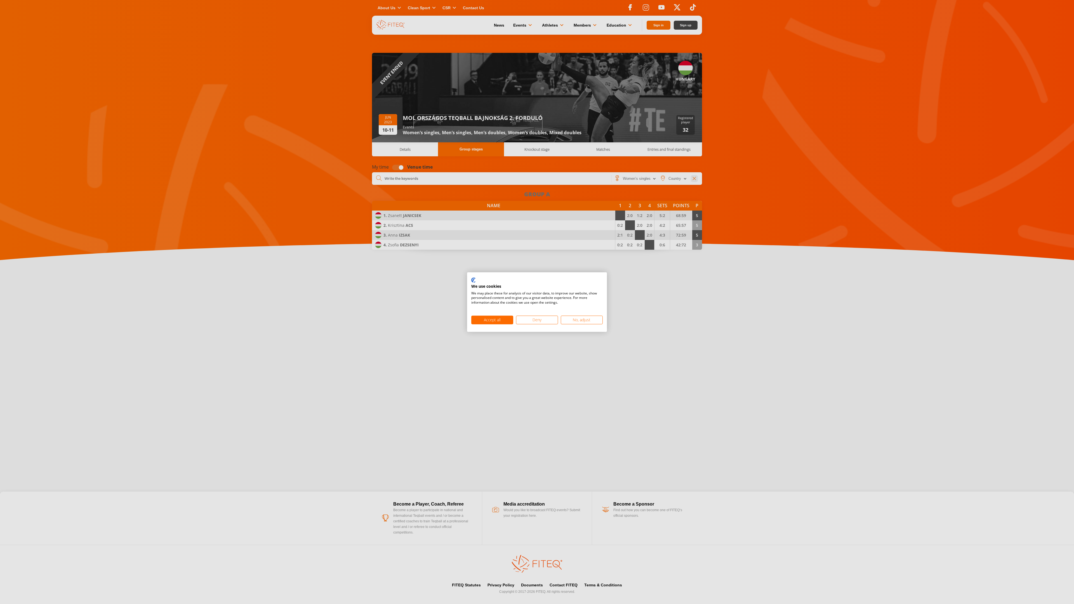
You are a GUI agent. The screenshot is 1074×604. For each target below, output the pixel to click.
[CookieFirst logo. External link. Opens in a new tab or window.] (473, 280)
